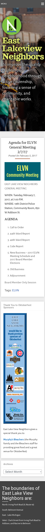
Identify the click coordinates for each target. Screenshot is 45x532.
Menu (4, 4)
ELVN (15, 290)
